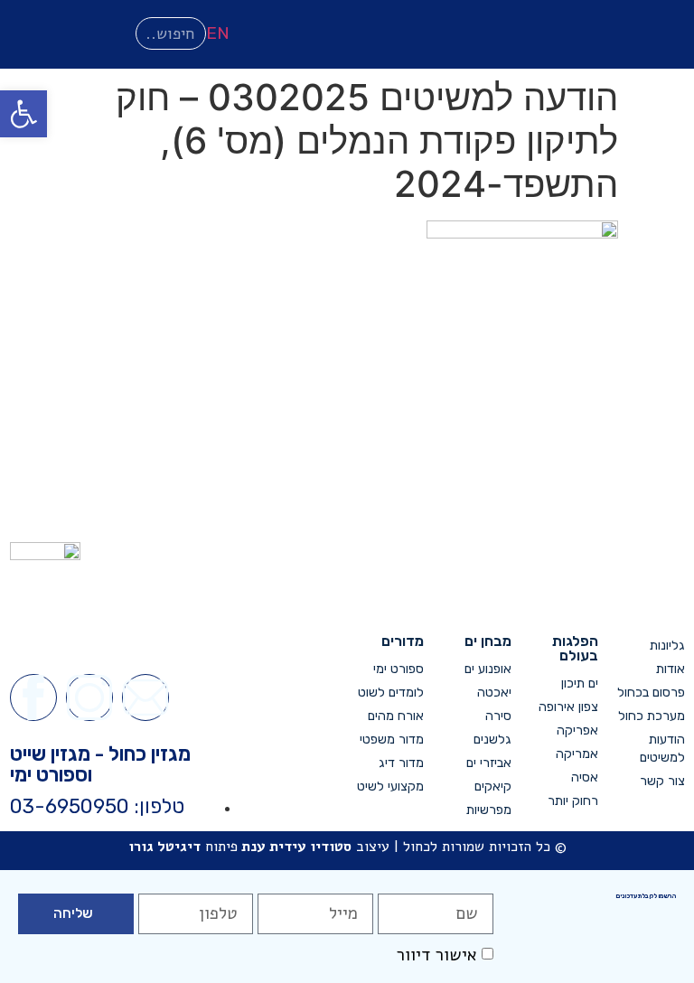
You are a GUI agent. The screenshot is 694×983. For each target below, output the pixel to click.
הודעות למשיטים (662, 748)
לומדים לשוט (391, 692)
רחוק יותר (573, 801)
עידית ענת (273, 847)
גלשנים (492, 739)
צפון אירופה (568, 707)
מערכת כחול (651, 716)
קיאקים (492, 786)
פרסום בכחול (651, 692)
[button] (23, 113)
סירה (498, 716)
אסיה (584, 777)
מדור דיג (401, 763)
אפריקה (577, 730)
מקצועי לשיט (390, 786)
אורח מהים (396, 716)
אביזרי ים (488, 763)
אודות (670, 669)
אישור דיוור (436, 955)
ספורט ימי (398, 669)
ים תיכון (579, 683)
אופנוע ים (487, 669)
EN (218, 33)
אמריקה (577, 754)
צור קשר (662, 781)
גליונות (667, 645)
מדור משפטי (392, 739)
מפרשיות (488, 810)
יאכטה (494, 692)
